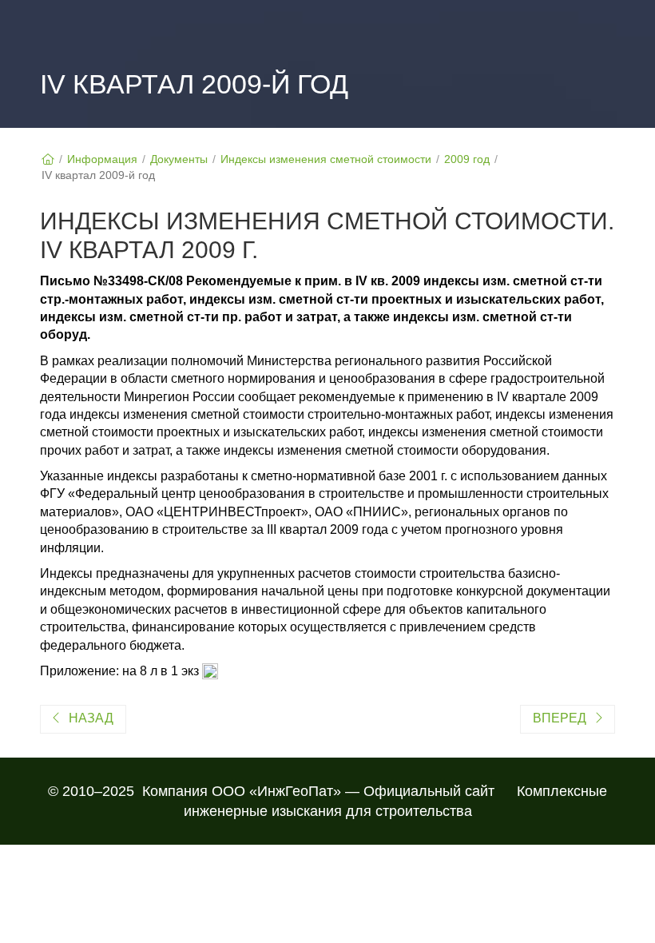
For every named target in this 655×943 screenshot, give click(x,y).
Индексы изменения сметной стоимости (325, 159)
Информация (102, 159)
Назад (91, 718)
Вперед (559, 718)
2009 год (467, 159)
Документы (179, 159)
